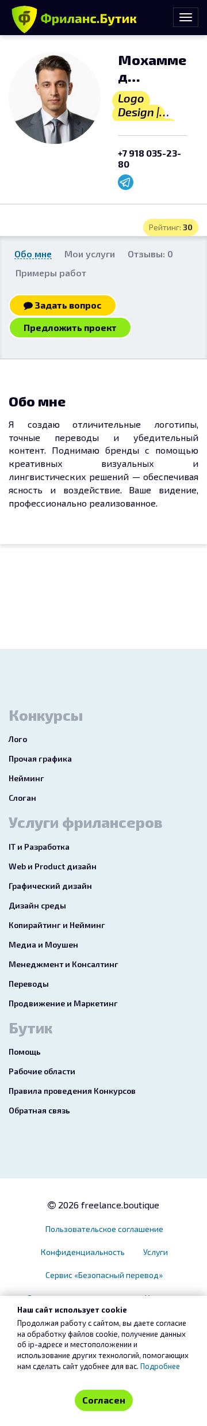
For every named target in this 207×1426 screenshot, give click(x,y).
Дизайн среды (37, 905)
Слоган (22, 798)
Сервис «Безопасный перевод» (104, 1275)
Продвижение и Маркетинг (63, 1003)
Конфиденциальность (83, 1252)
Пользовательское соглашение (104, 1229)
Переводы (29, 983)
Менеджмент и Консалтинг (63, 964)
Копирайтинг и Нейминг (57, 925)
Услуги (155, 1252)
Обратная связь (39, 1110)
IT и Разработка (39, 846)
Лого (18, 739)
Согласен (103, 1399)
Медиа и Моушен (43, 944)
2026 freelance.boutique (107, 1204)
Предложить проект (70, 327)
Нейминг (26, 778)
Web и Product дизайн (53, 866)
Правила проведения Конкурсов (72, 1091)
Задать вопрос (67, 304)
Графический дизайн (50, 886)
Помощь (25, 1051)
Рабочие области (42, 1071)
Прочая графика (40, 758)
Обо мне (33, 253)
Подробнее (160, 1366)
